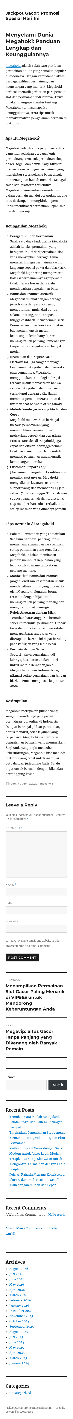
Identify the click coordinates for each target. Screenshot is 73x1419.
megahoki (13, 65)
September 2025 (21, 1326)
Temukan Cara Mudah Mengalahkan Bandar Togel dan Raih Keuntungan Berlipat (36, 1122)
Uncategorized (20, 1393)
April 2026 (17, 1290)
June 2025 (16, 1342)
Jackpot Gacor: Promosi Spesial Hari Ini (32, 15)
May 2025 (16, 1347)
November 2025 (21, 1316)
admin (15, 783)
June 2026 (17, 1279)
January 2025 (19, 1363)
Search (11, 1077)
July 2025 (16, 1337)
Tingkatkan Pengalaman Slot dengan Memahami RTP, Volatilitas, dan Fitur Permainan (37, 1138)
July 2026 (16, 1274)
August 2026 (18, 1269)
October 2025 (19, 1321)
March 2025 (18, 1358)
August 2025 (18, 1332)
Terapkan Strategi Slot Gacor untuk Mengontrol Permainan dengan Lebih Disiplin (37, 1164)
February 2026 (20, 1300)
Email (11, 903)
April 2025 (17, 1353)
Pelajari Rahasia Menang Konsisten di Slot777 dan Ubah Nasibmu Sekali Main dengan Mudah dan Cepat (37, 1180)
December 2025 (21, 1311)
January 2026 (19, 1305)
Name (11, 884)
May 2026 (16, 1284)
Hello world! (57, 1214)
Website (12, 921)
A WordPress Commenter (25, 1228)
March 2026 (18, 1295)
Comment (14, 828)
